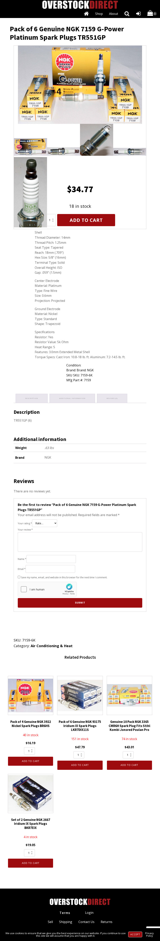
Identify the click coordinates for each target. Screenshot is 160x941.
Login (89, 912)
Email (22, 569)
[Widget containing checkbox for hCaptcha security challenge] (47, 589)
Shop (99, 14)
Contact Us (86, 922)
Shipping (65, 922)
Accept (135, 934)
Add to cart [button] (30, 761)
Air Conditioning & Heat (52, 645)
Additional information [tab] (72, 398)
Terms (65, 913)
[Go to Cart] (152, 13)
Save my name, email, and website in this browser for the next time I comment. (64, 577)
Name (22, 559)
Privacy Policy (149, 934)
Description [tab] (31, 398)
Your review (25, 529)
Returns (106, 922)
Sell (50, 922)
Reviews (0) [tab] (112, 398)
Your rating (25, 523)
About (113, 14)
